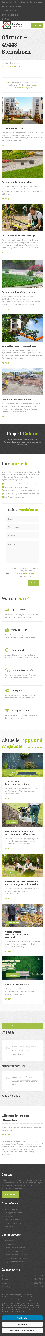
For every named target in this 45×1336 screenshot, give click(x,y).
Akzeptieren (22, 1318)
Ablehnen (22, 1324)
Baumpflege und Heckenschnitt (19, 345)
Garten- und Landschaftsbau (17, 182)
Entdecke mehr (35, 748)
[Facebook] (3, 19)
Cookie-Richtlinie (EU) (13, 1223)
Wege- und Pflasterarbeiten (16, 399)
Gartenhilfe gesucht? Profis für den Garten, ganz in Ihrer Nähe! (21, 883)
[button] (12, 1026)
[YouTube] (8, 19)
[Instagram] (5, 19)
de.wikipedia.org (6, 1134)
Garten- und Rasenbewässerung (18, 292)
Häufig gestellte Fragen (13, 1213)
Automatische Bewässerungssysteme (17, 782)
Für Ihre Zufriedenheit (17, 984)
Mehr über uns (10, 1195)
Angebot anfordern (12, 1209)
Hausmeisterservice (12, 128)
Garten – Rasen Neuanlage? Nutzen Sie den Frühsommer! (20, 833)
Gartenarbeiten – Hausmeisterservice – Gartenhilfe (16, 934)
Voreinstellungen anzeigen (22, 1331)
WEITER (5, 145)
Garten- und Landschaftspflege (18, 235)
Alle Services (9, 1241)
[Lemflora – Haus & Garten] (12, 25)
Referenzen (9, 1216)
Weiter (8, 799)
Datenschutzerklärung (25, 573)
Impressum (9, 1227)
